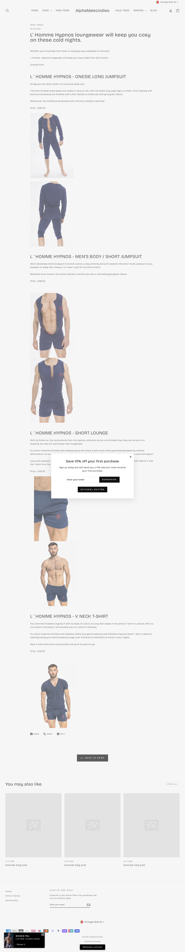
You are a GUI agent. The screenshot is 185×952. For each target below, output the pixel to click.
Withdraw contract (93, 947)
